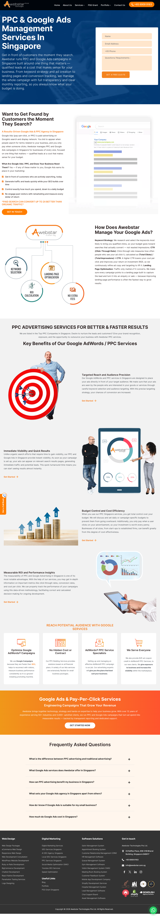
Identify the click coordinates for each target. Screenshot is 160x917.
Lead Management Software (93, 891)
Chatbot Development (11, 872)
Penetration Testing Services (13, 879)
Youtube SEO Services (51, 868)
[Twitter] (129, 871)
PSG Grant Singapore (50, 890)
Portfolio (105, 5)
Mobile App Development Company (96, 879)
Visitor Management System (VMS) (96, 868)
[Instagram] (140, 871)
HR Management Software (92, 857)
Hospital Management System (94, 887)
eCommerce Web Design (12, 849)
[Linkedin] (135, 871)
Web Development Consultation (14, 857)
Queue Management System (93, 860)
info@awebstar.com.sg (136, 865)
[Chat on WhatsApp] (153, 910)
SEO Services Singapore (52, 849)
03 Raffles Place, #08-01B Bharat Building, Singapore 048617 (139, 852)
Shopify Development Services (94, 883)
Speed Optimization (50, 872)
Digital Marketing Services (52, 846)
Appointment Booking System (94, 849)
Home (57, 5)
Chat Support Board (90, 894)
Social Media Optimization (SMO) (55, 864)
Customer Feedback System (93, 876)
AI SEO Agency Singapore (52, 853)
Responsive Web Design (11, 853)
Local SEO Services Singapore (54, 857)
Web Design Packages (11, 846)
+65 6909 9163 (132, 860)
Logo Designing (8, 883)
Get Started (87, 400)
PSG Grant (93, 5)
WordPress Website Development (15, 860)
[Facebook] (124, 871)
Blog (43, 882)
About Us (67, 5)
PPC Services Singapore (52, 860)
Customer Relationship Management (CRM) (99, 853)
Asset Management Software (93, 898)
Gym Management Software (93, 864)
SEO (33, 664)
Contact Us (119, 5)
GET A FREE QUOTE (115, 75)
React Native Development (13, 876)
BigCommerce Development (13, 868)
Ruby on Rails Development (13, 864)
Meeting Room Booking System (94, 872)
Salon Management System (93, 846)
